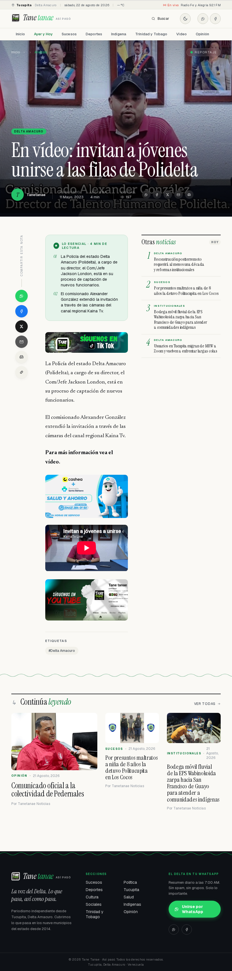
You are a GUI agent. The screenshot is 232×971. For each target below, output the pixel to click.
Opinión (202, 34)
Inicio (20, 34)
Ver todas (205, 704)
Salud (129, 897)
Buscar (163, 18)
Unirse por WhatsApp (192, 909)
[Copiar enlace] (21, 372)
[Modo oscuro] (185, 18)
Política (130, 882)
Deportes (94, 34)
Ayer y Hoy (43, 34)
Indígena (118, 34)
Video (181, 34)
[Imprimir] (189, 194)
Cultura (92, 897)
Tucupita (131, 889)
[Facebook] (215, 18)
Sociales (94, 904)
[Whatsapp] (202, 18)
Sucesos (69, 34)
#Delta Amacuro (62, 650)
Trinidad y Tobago (151, 34)
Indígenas (132, 904)
